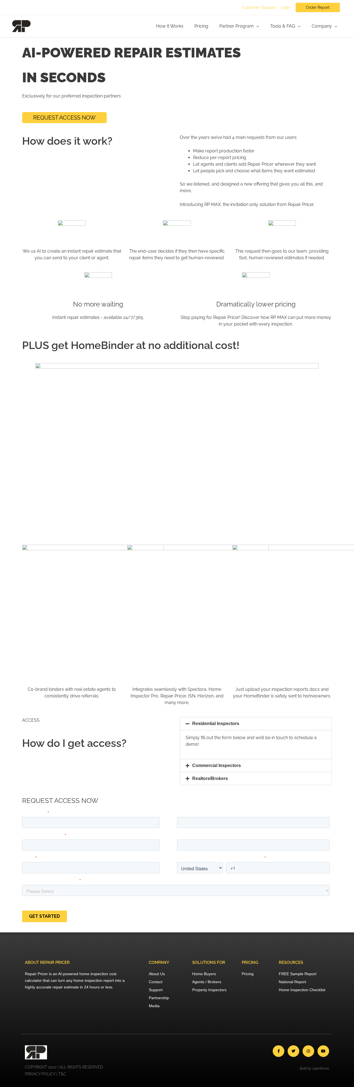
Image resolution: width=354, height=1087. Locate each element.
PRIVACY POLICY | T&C (45, 1074)
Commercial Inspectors (216, 765)
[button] (256, 723)
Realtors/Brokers (210, 778)
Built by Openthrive (314, 1068)
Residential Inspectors (215, 723)
